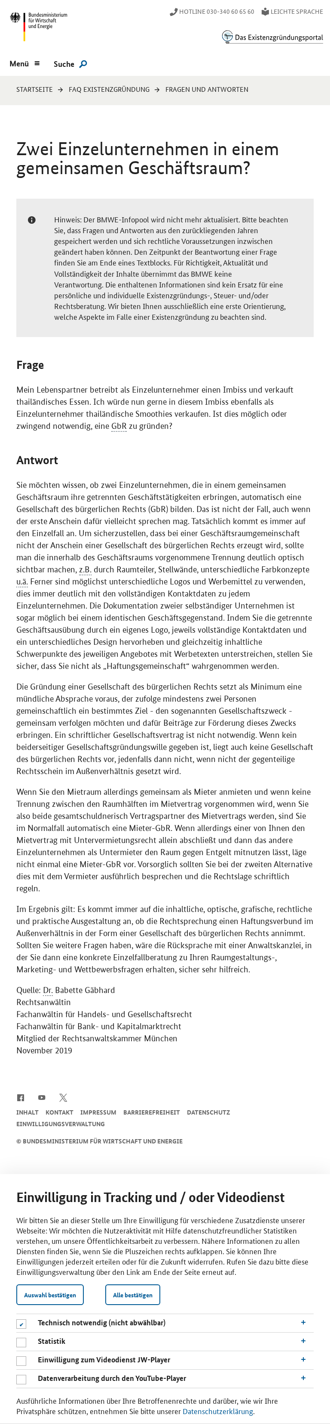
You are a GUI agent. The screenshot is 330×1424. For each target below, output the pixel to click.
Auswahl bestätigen (50, 1294)
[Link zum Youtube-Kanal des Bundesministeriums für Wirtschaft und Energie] (42, 1096)
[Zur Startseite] (272, 37)
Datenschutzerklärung (218, 1410)
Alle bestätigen (133, 1294)
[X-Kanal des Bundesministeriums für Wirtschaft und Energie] (63, 1096)
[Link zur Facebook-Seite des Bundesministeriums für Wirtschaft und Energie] (20, 1096)
